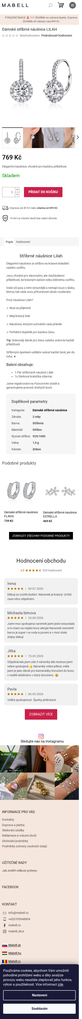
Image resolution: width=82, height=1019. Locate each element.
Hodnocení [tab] (23, 242)
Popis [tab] (9, 242)
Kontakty (8, 819)
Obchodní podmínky (15, 841)
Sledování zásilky (13, 830)
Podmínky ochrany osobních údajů (24, 846)
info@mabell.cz (18, 912)
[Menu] (72, 5)
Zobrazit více (41, 714)
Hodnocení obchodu (41, 561)
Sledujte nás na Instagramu (42, 741)
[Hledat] (50, 5)
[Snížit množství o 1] (17, 194)
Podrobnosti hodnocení (56, 35)
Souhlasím (40, 1009)
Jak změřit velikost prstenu (19, 870)
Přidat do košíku (43, 192)
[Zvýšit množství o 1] (17, 189)
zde (60, 984)
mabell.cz (14, 925)
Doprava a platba (13, 825)
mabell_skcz (16, 931)
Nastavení (39, 995)
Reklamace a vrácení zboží (19, 835)
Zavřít (24, 231)
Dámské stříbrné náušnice (50, 410)
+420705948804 (19, 919)
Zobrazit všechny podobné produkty (41, 535)
